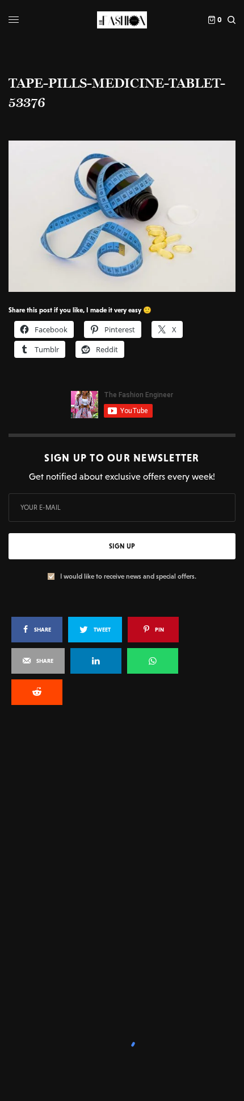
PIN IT (128, 216)
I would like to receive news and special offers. (128, 576)
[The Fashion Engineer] (121, 19)
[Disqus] (122, 867)
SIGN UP (122, 546)
